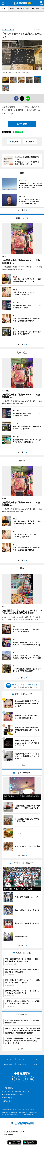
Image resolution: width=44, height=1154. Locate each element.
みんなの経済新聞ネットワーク (22, 1123)
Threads (31, 1078)
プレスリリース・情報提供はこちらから (16, 1091)
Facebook (12, 1078)
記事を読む (22, 124)
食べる (12, 8)
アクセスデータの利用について (13, 1094)
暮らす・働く (36, 8)
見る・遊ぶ (20, 8)
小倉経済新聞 (20, 3)
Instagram (25, 1078)
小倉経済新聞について (10, 1088)
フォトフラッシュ (8, 29)
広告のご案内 (7, 1101)
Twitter (18, 1078)
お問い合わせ (7, 1098)
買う (27, 8)
